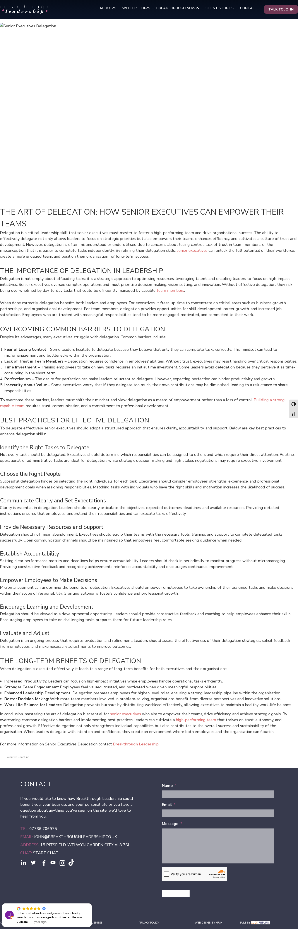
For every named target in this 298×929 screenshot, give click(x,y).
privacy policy (149, 922)
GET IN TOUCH (175, 893)
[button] (91, 903)
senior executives (192, 250)
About (105, 8)
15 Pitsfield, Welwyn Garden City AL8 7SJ (84, 844)
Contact (248, 8)
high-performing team (196, 719)
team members (170, 290)
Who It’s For (134, 8)
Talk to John (281, 9)
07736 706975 (43, 828)
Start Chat (45, 853)
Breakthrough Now (176, 8)
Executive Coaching (17, 757)
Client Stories (220, 8)
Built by (255, 922)
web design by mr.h (208, 922)
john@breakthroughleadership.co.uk (75, 836)
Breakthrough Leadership (136, 744)
